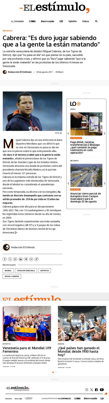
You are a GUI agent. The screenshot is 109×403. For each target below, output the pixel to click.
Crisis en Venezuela (26, 271)
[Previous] (68, 133)
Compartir (106, 394)
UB (61, 21)
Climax (32, 21)
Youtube (102, 389)
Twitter (10, 259)
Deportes (7, 31)
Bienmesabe (47, 21)
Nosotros (8, 399)
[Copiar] (37, 259)
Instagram (86, 389)
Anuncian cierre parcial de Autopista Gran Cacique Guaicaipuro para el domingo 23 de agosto (85, 197)
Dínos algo (18, 399)
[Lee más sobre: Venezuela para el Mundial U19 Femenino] (27, 323)
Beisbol (8, 271)
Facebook (5, 259)
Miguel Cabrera (12, 276)
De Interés (75, 189)
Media (28, 398)
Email (31, 259)
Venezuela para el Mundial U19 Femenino (27, 349)
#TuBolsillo (76, 138)
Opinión (72, 21)
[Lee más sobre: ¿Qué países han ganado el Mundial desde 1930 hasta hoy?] (82, 323)
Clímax (77, 398)
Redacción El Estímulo (20, 72)
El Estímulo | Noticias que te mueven (17, 388)
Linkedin (21, 259)
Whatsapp (15, 259)
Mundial (61, 344)
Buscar (96, 21)
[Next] (104, 133)
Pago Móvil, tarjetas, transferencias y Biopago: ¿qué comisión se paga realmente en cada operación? (85, 147)
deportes (44, 271)
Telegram (26, 259)
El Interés (17, 21)
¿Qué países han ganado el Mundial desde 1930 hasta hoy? (79, 351)
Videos (85, 21)
